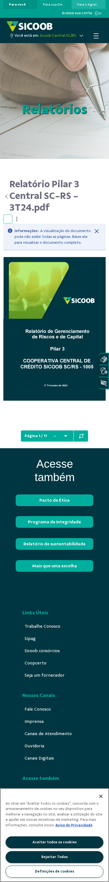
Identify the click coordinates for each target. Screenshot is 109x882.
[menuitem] (17, 4)
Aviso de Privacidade (74, 825)
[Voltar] (6, 196)
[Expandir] (81, 436)
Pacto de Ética (54, 500)
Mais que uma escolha (54, 565)
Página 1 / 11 (36, 436)
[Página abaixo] (65, 436)
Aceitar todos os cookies (54, 842)
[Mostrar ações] (16, 219)
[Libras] (103, 359)
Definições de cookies (54, 871)
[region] (54, 835)
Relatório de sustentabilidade (54, 543)
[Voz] (103, 371)
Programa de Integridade (54, 521)
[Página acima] (54, 436)
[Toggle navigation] (96, 35)
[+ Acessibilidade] (103, 383)
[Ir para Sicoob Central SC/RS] (30, 26)
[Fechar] (96, 231)
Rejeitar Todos (54, 857)
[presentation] (20, 4)
